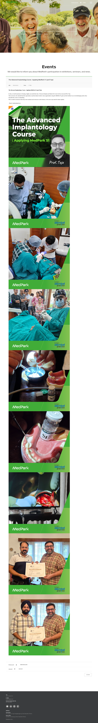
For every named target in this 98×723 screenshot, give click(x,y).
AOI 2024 (21, 669)
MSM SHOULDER (23, 664)
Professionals (74, 2)
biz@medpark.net (9, 699)
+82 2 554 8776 (9, 696)
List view (88, 674)
